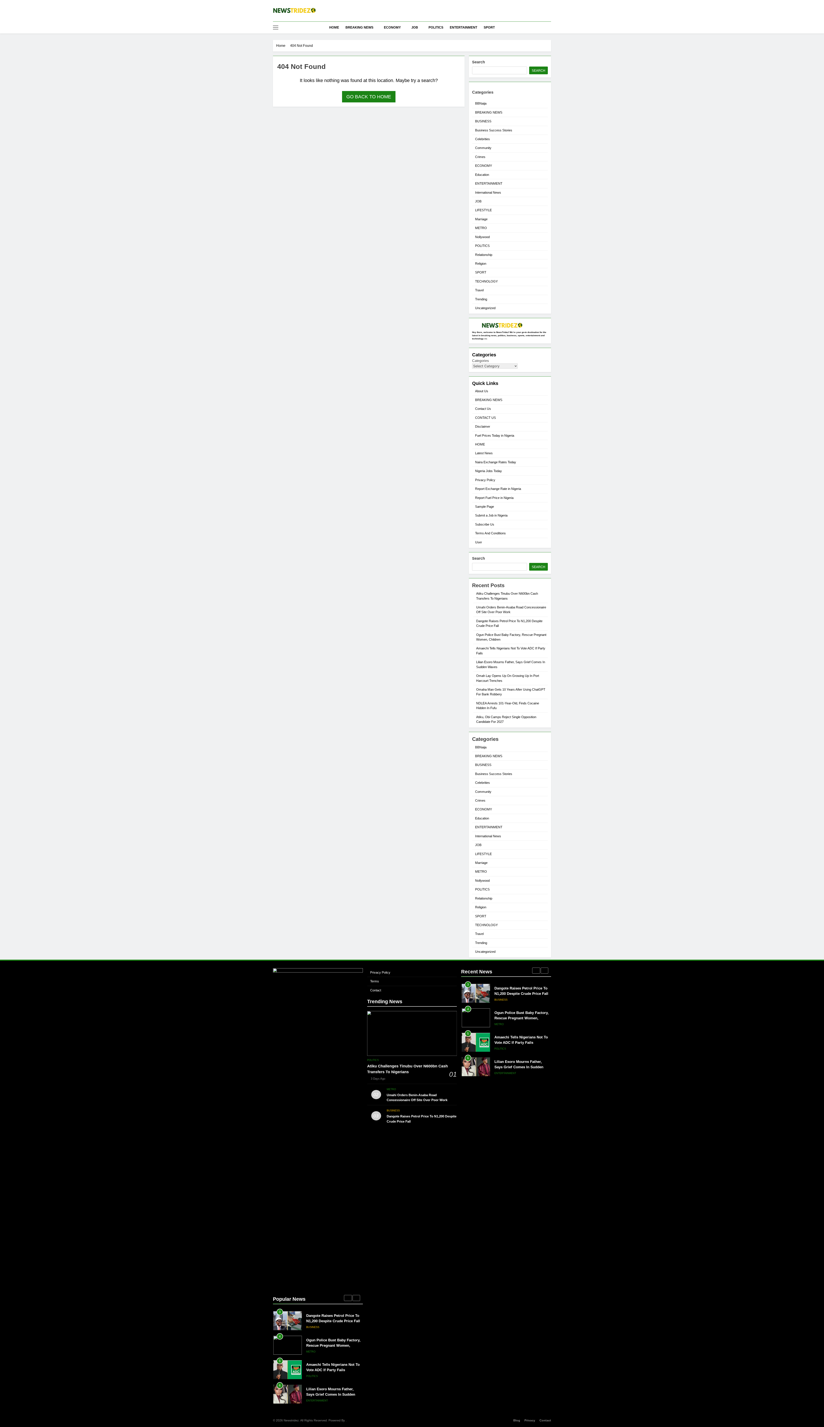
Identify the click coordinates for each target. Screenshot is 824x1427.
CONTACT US (485, 417)
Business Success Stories (493, 130)
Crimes (480, 157)
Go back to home (368, 96)
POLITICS (436, 27)
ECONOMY (392, 27)
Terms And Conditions (490, 533)
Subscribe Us (484, 524)
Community (483, 148)
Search (478, 62)
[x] (543, 11)
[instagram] (538, 11)
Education (482, 174)
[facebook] (533, 11)
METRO (481, 228)
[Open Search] (549, 27)
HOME (334, 27)
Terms (374, 981)
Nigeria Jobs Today (488, 471)
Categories (480, 361)
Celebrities (482, 139)
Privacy (529, 1420)
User (478, 542)
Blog (516, 1420)
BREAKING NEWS (359, 27)
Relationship (483, 255)
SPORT (489, 27)
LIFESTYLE (483, 210)
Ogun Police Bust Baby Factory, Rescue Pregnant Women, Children (333, 1321)
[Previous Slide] (348, 1298)
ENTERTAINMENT (463, 27)
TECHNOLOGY (486, 281)
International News (488, 192)
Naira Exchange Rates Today (495, 462)
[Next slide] (356, 1298)
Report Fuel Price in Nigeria (494, 498)
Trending (481, 299)
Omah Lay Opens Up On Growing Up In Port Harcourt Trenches (330, 1394)
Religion (480, 263)
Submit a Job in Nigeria (491, 515)
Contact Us (483, 408)
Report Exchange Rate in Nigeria (498, 489)
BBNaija (480, 103)
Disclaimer (482, 426)
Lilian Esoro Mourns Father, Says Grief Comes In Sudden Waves (330, 1370)
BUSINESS (483, 121)
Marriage (481, 219)
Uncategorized (485, 308)
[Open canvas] (275, 27)
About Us (481, 391)
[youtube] (548, 11)
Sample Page (484, 506)
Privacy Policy (485, 480)
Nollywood (482, 237)
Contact (375, 990)
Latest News (484, 453)
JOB (414, 27)
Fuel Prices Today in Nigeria (494, 435)
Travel (479, 290)
